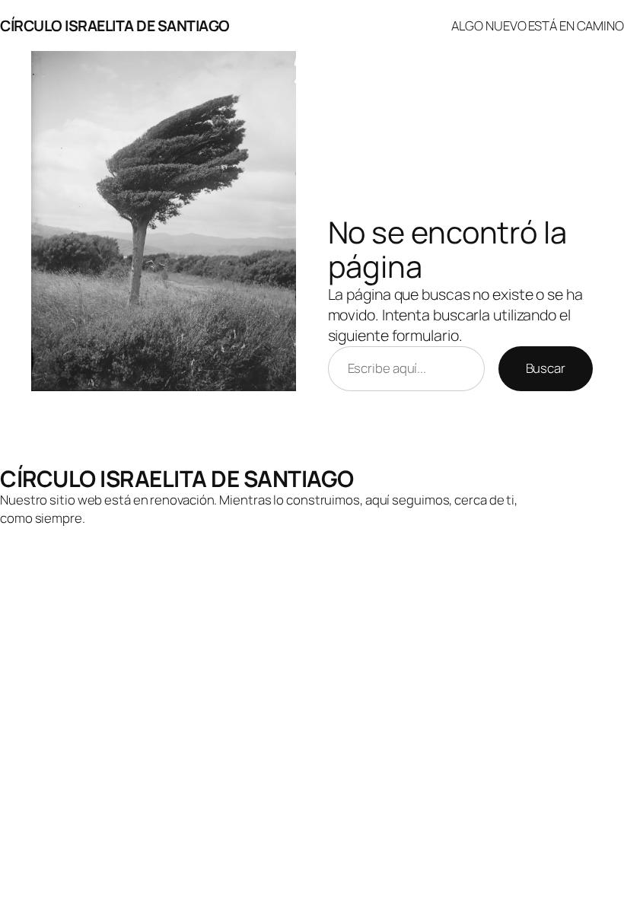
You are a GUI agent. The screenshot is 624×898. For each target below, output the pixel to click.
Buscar (545, 368)
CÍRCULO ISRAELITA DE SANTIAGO (115, 25)
